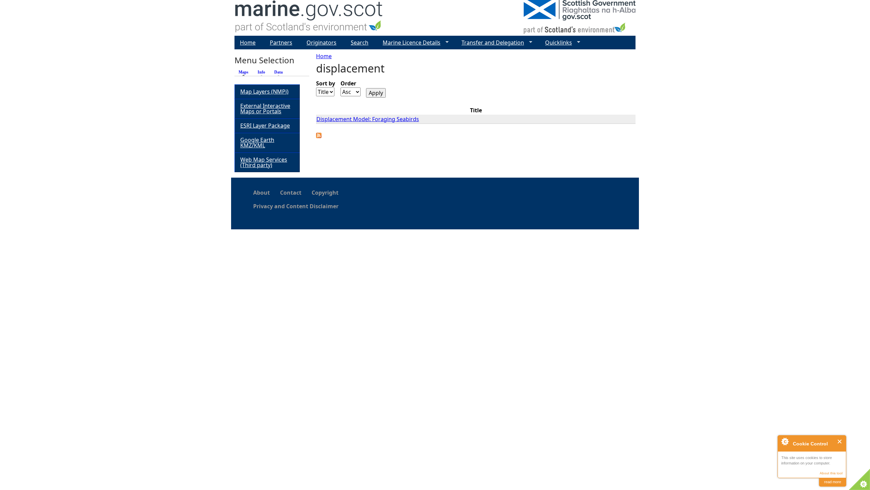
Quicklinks (556, 43)
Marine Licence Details (408, 43)
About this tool (831, 473)
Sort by (325, 83)
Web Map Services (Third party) (263, 162)
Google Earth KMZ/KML (257, 142)
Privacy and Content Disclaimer (295, 206)
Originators (321, 42)
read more (832, 482)
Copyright (325, 192)
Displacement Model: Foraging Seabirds (367, 119)
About (261, 192)
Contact (290, 192)
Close (840, 441)
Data (278, 72)
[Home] (309, 18)
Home (324, 56)
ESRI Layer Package (265, 125)
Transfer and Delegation (490, 43)
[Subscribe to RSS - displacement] (318, 136)
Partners (281, 42)
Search (359, 42)
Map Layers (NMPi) (264, 91)
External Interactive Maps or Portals (265, 108)
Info (261, 72)
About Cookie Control (784, 441)
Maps (245, 72)
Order (348, 83)
